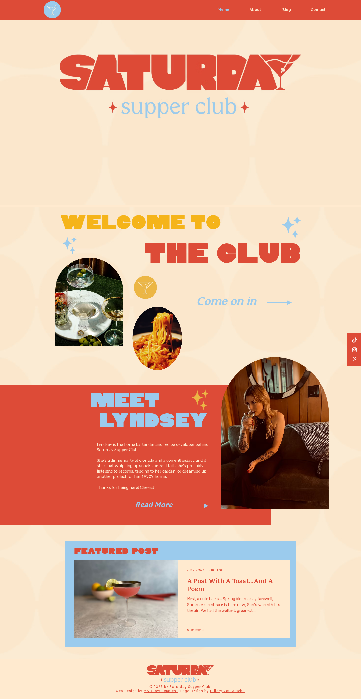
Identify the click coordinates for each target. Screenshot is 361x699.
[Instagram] (354, 350)
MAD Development (161, 691)
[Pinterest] (354, 359)
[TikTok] (354, 340)
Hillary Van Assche (227, 691)
